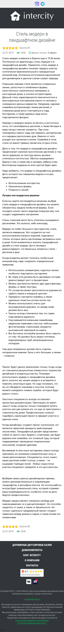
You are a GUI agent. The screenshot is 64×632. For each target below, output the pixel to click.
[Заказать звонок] (50, 4)
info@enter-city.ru (32, 599)
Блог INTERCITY (32, 555)
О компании (32, 560)
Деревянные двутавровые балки (32, 545)
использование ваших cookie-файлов (32, 620)
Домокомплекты (32, 550)
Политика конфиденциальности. (32, 623)
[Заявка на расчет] (59, 4)
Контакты (32, 565)
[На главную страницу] (32, 16)
